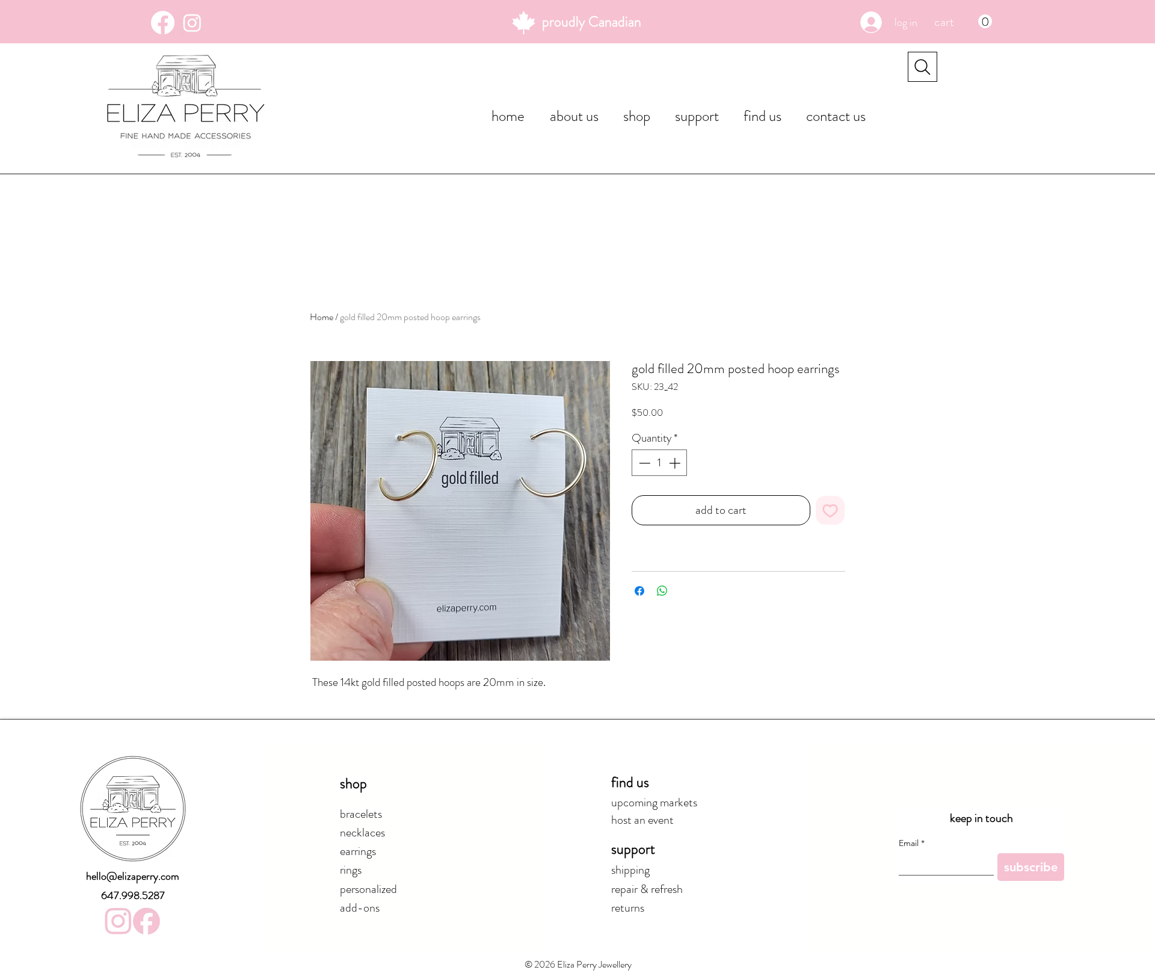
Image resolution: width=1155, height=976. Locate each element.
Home (321, 317)
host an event (642, 820)
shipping (630, 870)
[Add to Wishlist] (830, 510)
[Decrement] (643, 463)
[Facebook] (162, 22)
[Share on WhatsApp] (662, 591)
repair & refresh (647, 889)
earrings (358, 851)
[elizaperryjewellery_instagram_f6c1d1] (118, 920)
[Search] (922, 67)
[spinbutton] (659, 463)
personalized (368, 889)
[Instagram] (192, 22)
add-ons (360, 907)
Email (912, 843)
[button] (963, 21)
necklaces (362, 832)
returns (627, 907)
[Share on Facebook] (639, 591)
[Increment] (676, 463)
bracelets (361, 814)
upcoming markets (654, 802)
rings (351, 870)
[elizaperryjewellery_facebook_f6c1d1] (146, 920)
